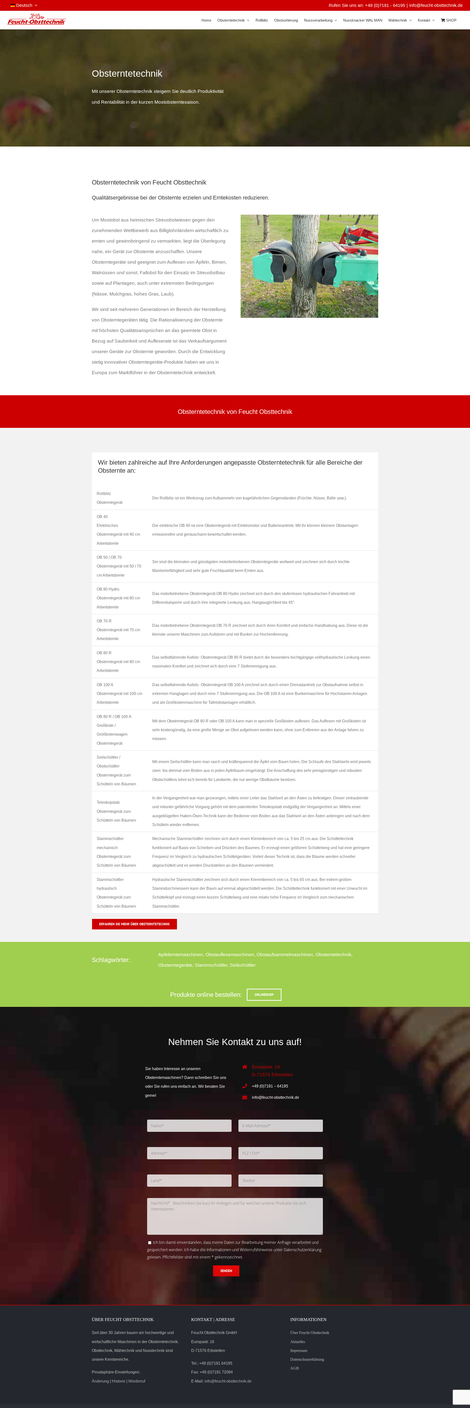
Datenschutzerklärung (302, 1249)
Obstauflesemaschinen (229, 954)
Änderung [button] (100, 1381)
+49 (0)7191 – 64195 (270, 1086)
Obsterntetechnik (334, 954)
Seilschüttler (243, 965)
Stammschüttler (211, 965)
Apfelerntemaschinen (180, 954)
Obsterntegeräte (175, 965)
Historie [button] (118, 1381)
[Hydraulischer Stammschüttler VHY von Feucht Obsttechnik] (309, 217)
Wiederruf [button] (136, 1381)
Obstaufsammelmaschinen (285, 954)
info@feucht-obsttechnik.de (436, 5)
